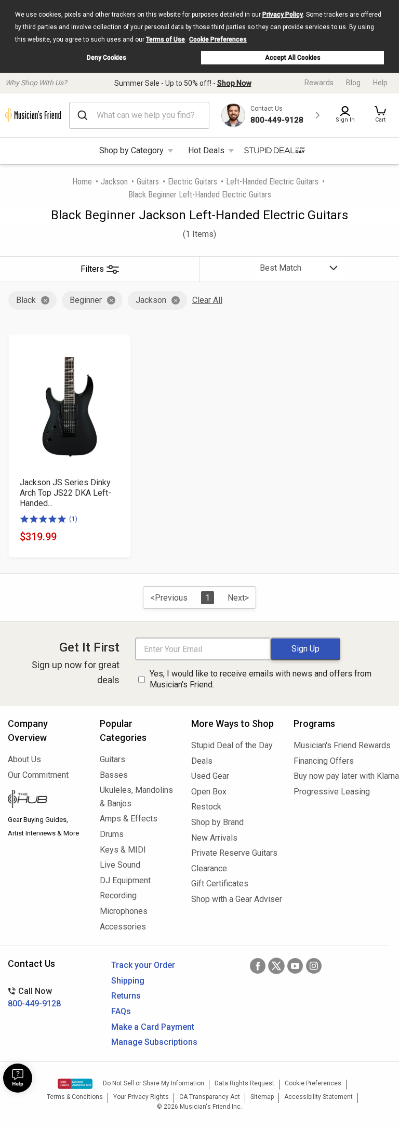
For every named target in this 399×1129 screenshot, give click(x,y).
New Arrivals (214, 838)
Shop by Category (131, 150)
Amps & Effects (128, 818)
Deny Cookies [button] (106, 57)
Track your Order (143, 965)
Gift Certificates (219, 883)
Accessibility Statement (318, 1096)
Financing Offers (324, 761)
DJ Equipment (125, 880)
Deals (201, 761)
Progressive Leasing (332, 791)
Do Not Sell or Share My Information (153, 1083)
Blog (353, 82)
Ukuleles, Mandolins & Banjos (136, 796)
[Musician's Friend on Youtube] (295, 966)
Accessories (123, 927)
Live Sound (120, 865)
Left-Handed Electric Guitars (272, 182)
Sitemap (262, 1096)
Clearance (209, 868)
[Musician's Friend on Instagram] (313, 966)
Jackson (114, 182)
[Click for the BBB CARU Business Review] (75, 1084)
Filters (92, 269)
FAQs (121, 1011)
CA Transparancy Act (209, 1096)
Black (26, 300)
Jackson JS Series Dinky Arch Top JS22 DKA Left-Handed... (65, 492)
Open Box (209, 791)
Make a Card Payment (152, 1027)
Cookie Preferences (218, 39)
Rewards (319, 82)
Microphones (124, 911)
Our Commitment (38, 775)
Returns (126, 996)
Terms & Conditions (75, 1096)
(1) (73, 519)
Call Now (34, 997)
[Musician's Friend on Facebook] (257, 966)
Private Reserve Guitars (234, 853)
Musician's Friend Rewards (342, 745)
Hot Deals (206, 150)
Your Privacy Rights (141, 1096)
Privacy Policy (282, 14)
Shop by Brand (217, 822)
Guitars (148, 182)
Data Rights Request (244, 1083)
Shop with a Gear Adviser (234, 899)
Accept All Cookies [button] (293, 57)
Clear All (207, 300)
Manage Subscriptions (154, 1042)
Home (82, 182)
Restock (206, 807)
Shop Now (234, 83)
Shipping (127, 981)
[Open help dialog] (17, 1078)
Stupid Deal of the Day (232, 745)
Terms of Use (165, 39)
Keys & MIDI (123, 850)
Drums (112, 834)
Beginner (86, 300)
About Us (24, 759)
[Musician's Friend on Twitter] (276, 966)
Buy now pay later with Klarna (342, 776)
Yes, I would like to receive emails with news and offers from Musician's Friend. (260, 679)
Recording (118, 895)
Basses (114, 775)
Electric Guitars (192, 182)
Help (380, 82)
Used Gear (210, 776)
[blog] (46, 800)
